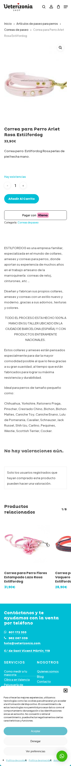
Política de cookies (16, 760)
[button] (65, 690)
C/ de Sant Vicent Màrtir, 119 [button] (27, 651)
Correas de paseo (16, 29)
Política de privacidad (40, 760)
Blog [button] (40, 676)
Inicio (8, 23)
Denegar (35, 741)
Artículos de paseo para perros (37, 23)
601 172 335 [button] (18, 632)
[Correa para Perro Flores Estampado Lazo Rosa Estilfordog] (27, 544)
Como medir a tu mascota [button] (15, 673)
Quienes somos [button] (48, 671)
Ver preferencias (35, 751)
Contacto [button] (44, 681)
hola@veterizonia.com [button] (22, 643)
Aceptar (35, 731)
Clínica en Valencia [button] (17, 679)
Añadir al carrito (21, 199)
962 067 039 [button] (18, 638)
